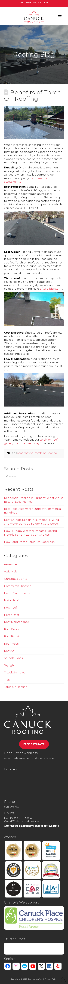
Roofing (9, 650)
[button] (60, 16)
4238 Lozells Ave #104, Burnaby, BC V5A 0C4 (29, 758)
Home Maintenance (17, 593)
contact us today (28, 443)
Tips (6, 679)
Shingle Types (13, 658)
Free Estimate (34, 744)
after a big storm (51, 288)
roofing (29, 453)
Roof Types (11, 643)
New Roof (10, 607)
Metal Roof (11, 600)
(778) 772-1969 (40, 3)
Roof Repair (12, 636)
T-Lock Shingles (14, 672)
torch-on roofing (46, 453)
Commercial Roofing (18, 586)
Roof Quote (11, 629)
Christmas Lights (15, 578)
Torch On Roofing (16, 686)
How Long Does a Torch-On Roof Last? (29, 541)
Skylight (9, 665)
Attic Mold (11, 571)
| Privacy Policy (50, 979)
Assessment (12, 564)
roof (20, 453)
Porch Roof (11, 614)
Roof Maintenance (16, 621)
